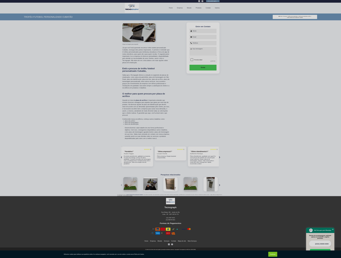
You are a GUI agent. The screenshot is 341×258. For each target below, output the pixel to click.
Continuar (272, 254)
